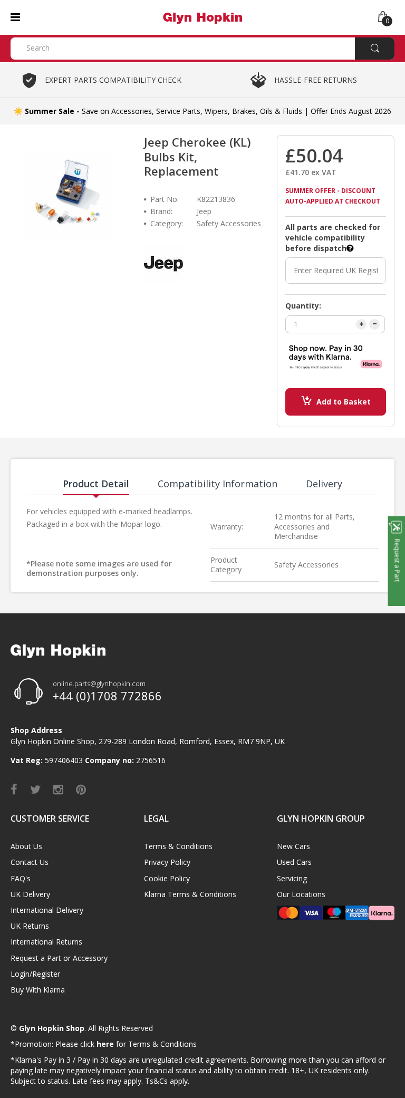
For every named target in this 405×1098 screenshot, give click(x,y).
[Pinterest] (81, 789)
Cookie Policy (167, 878)
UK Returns (30, 926)
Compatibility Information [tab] (217, 483)
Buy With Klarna (38, 990)
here (105, 1044)
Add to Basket (343, 402)
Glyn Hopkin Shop (51, 1028)
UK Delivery (30, 894)
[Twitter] (35, 789)
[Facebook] (14, 789)
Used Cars (294, 862)
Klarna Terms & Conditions (190, 894)
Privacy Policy (167, 862)
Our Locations (301, 894)
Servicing (292, 878)
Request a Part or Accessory (59, 958)
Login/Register (35, 974)
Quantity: (303, 306)
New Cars (293, 846)
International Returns (46, 942)
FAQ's (21, 878)
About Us (26, 846)
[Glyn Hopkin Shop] (202, 16)
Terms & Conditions (178, 846)
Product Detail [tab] (96, 483)
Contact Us (30, 862)
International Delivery (47, 910)
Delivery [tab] (324, 483)
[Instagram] (58, 789)
